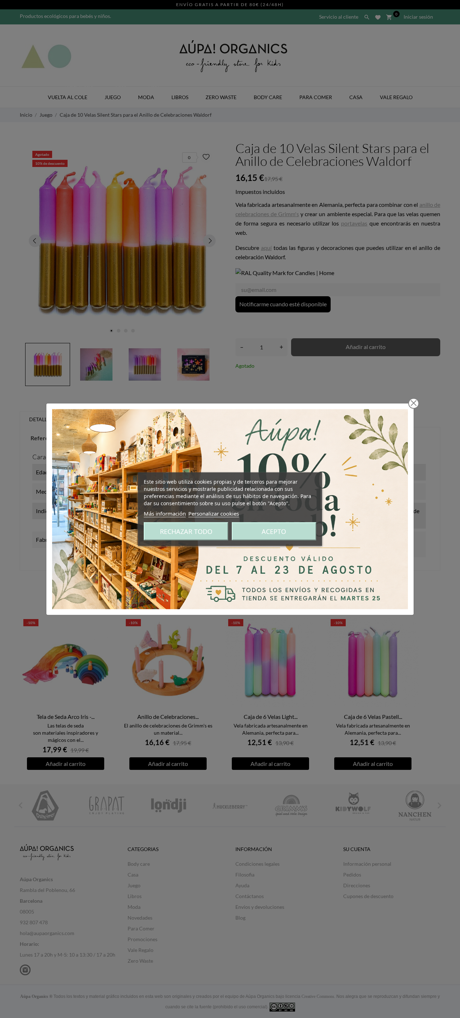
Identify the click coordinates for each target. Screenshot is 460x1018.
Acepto (274, 531)
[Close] (413, 403)
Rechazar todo (186, 531)
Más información (165, 513)
